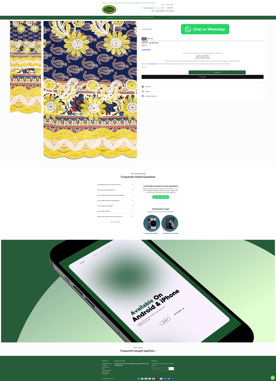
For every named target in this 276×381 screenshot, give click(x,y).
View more (144, 67)
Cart (170, 7)
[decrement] (165, 72)
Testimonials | (138, 3)
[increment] (181, 72)
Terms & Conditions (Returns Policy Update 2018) (106, 372)
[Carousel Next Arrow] (135, 91)
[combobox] (154, 7)
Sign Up (171, 368)
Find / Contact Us (110, 3)
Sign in (162, 4)
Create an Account (170, 4)
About (116, 3)
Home (103, 3)
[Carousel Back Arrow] (45, 91)
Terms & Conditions (152, 63)
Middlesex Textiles (110, 378)
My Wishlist (152, 3)
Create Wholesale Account (128, 3)
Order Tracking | (146, 3)
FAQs (120, 3)
